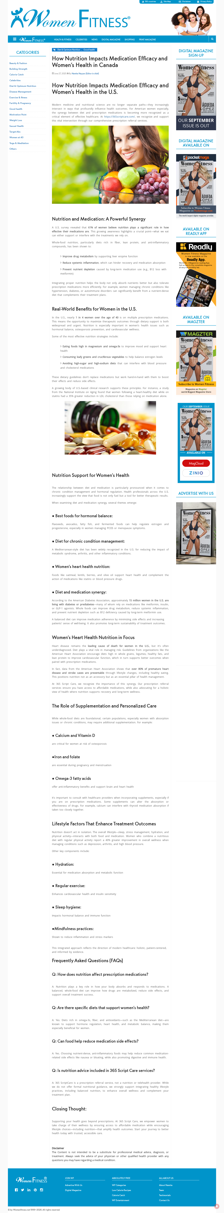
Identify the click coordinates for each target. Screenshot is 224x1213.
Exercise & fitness (18, 97)
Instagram (41, 1189)
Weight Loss (15, 120)
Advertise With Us (73, 1185)
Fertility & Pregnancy (20, 103)
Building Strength (18, 68)
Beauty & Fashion (18, 63)
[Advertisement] (196, 618)
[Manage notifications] (216, 1206)
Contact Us (164, 1200)
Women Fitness (70, 17)
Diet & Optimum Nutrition (68, 49)
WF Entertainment (120, 1200)
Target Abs (14, 131)
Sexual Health (16, 125)
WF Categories (119, 1185)
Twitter (22, 1189)
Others (12, 148)
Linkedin (28, 1189)
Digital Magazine (73, 1190)
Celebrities (15, 80)
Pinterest (35, 1189)
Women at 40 (16, 137)
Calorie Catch (16, 74)
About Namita (165, 1185)
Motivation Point (17, 114)
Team (161, 1190)
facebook (16, 1189)
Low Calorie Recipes (121, 1190)
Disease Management (20, 91)
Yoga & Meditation (19, 143)
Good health (89, 49)
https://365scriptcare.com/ (119, 116)
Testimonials (165, 1195)
